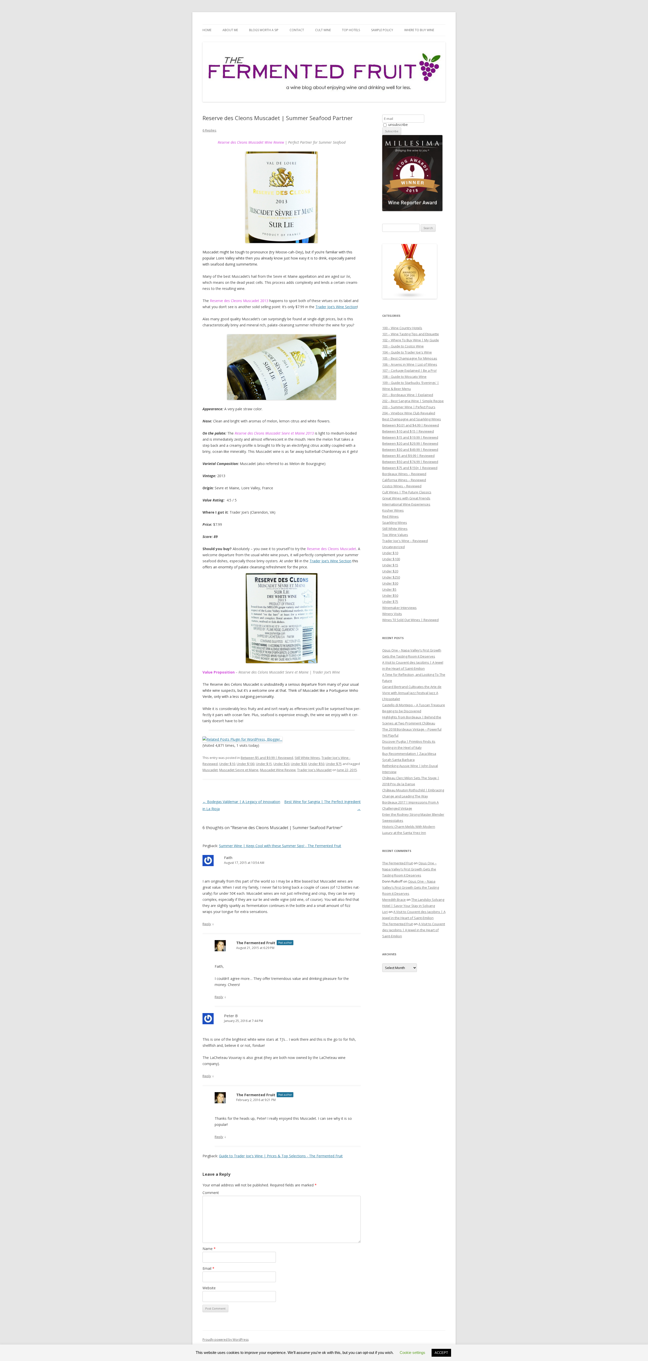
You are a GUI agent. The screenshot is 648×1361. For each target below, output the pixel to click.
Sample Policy (382, 30)
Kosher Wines (393, 510)
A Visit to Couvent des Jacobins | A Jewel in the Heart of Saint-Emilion (413, 930)
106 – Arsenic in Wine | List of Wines (409, 364)
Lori (385, 911)
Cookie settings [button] (412, 1352)
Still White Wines (307, 757)
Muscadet (210, 770)
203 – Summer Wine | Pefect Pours (408, 407)
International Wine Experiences (406, 504)
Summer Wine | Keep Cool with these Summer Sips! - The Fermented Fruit (280, 845)
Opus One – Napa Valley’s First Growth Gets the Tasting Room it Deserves (409, 869)
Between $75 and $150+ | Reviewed (409, 467)
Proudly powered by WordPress (225, 1339)
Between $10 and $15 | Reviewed (408, 431)
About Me (230, 30)
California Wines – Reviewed (404, 480)
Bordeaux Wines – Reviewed (404, 474)
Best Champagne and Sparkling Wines (411, 419)
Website (209, 1287)
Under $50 (316, 763)
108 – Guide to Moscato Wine (404, 376)
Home (206, 30)
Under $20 (281, 763)
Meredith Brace (394, 899)
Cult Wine (323, 30)
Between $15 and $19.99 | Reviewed (410, 437)
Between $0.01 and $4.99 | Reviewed (410, 425)
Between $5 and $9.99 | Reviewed (267, 757)
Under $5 (389, 589)
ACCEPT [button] (441, 1353)
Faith (228, 857)
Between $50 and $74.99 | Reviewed (410, 461)
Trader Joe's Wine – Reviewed (405, 540)
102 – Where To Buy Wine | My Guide (410, 340)
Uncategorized (393, 547)
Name (209, 1248)
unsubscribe (397, 124)
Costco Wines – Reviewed (401, 486)
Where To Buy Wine (419, 30)
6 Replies (209, 130)
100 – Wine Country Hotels (402, 328)
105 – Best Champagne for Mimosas (409, 358)
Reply (206, 924)
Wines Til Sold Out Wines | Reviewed (410, 620)
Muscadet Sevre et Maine (238, 770)
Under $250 (391, 577)
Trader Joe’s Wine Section (336, 306)
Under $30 (299, 763)
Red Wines (390, 516)
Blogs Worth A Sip (263, 30)
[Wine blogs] (409, 297)
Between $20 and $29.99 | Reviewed (410, 443)
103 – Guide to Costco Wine (403, 346)
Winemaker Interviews (399, 607)
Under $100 (245, 763)
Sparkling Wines (394, 522)
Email (208, 1268)
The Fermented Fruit (255, 942)
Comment (210, 1192)
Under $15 (264, 763)
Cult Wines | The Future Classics (406, 492)
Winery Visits (392, 613)
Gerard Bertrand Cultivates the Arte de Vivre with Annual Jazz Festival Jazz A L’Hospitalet (411, 692)
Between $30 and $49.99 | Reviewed (410, 449)
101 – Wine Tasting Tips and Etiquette (410, 334)
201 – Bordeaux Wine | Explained (407, 395)
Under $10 (227, 763)
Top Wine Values (395, 534)
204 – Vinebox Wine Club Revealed (408, 413)
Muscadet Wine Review (278, 770)
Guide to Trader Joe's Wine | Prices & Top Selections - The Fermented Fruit (281, 1155)
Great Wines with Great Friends (406, 498)
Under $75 (334, 763)
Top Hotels (351, 30)
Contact (297, 30)
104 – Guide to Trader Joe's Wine (407, 352)
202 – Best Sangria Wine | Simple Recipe (413, 401)
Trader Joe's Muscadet (314, 770)
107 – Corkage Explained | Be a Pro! (409, 370)
